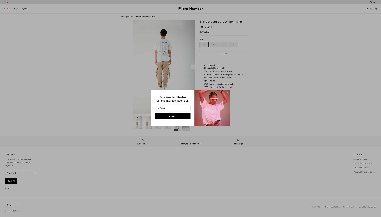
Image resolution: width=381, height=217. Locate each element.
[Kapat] (228, 92)
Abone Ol (172, 116)
